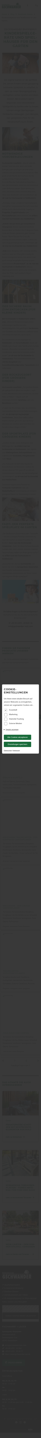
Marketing (13, 714)
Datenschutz (8, 750)
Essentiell (13, 710)
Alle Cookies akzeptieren (17, 737)
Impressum (16, 750)
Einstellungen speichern (17, 744)
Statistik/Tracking (16, 719)
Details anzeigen (12, 729)
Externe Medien (15, 723)
